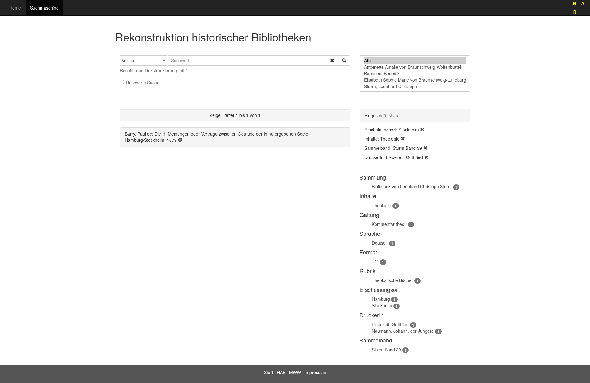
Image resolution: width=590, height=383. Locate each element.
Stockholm (382, 305)
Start (268, 372)
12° (375, 261)
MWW (295, 372)
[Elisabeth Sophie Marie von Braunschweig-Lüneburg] (415, 80)
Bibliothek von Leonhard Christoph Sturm (412, 186)
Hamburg (381, 299)
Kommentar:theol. (389, 224)
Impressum (315, 372)
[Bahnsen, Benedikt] (415, 73)
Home (15, 8)
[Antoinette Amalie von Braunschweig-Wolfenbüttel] (415, 67)
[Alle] (415, 60)
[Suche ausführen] (344, 60)
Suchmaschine (44, 8)
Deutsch (380, 243)
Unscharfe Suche (142, 82)
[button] (332, 60)
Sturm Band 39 (386, 349)
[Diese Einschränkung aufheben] (422, 129)
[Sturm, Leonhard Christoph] (415, 86)
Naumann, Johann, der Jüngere (403, 331)
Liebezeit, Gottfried (390, 324)
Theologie (381, 205)
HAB (281, 372)
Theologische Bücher (392, 280)
